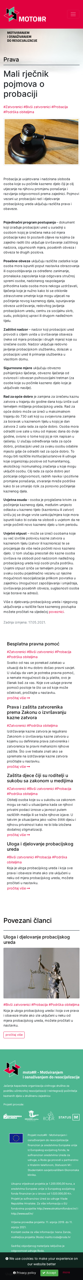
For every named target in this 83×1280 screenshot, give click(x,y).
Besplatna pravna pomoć (33, 644)
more (66, 1272)
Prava (11, 59)
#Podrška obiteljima (18, 112)
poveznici (56, 612)
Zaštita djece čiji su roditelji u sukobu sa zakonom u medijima (40, 778)
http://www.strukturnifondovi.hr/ (57, 1208)
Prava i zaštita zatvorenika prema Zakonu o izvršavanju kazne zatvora (36, 712)
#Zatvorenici (13, 107)
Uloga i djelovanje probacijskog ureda (40, 846)
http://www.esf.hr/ (22, 1213)
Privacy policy (26, 1272)
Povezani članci (27, 920)
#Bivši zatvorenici (37, 107)
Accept (50, 1272)
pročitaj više (17, 698)
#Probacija (59, 107)
